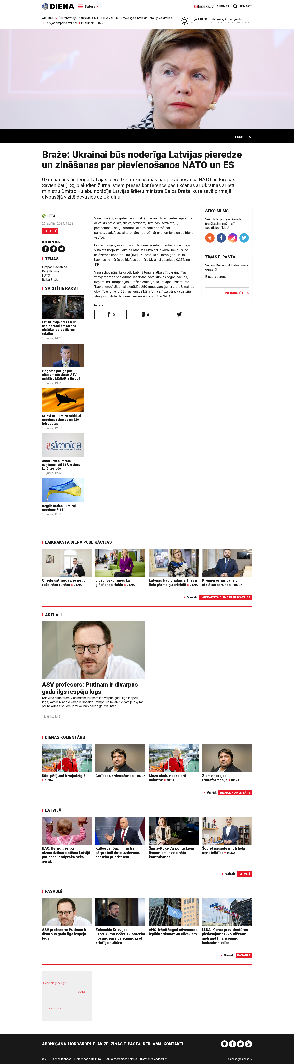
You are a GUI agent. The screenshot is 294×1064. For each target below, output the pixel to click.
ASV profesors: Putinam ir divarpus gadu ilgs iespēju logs (90, 688)
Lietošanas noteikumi (87, 1059)
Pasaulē (50, 231)
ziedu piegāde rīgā (54, 983)
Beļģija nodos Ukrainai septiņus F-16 (59, 508)
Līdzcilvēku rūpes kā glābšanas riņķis (115, 582)
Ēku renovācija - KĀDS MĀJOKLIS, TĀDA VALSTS (88, 18)
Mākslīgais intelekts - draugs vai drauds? (148, 18)
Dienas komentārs (65, 737)
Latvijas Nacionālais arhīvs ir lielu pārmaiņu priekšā (173, 582)
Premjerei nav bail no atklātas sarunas (222, 582)
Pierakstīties (237, 293)
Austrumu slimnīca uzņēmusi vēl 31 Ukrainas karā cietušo (61, 464)
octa (81, 992)
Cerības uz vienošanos (120, 776)
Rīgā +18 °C (199, 19)
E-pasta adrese (216, 277)
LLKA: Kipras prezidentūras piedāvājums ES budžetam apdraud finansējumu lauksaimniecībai (225, 936)
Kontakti (173, 1044)
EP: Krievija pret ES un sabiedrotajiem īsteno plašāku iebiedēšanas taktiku (59, 328)
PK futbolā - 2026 (92, 23)
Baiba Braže (50, 280)
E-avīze (101, 1044)
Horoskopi (79, 1044)
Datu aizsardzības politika (121, 1059)
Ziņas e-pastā (126, 1044)
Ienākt (246, 6)
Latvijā (53, 810)
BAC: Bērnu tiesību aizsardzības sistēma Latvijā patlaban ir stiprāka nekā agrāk (66, 854)
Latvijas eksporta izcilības (62, 23)
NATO (46, 275)
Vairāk (192, 597)
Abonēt (223, 6)
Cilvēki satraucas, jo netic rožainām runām (64, 582)
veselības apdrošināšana (63, 999)
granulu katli (54, 1008)
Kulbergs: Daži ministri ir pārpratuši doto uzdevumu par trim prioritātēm (117, 852)
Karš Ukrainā (50, 271)
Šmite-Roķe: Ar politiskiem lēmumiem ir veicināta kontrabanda (171, 852)
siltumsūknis (77, 1011)
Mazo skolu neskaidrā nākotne (167, 778)
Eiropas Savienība (54, 267)
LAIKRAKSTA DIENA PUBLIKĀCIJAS (78, 542)
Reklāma (152, 1044)
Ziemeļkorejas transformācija (220, 778)
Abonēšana (54, 1044)
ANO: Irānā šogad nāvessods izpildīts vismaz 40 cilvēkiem (173, 932)
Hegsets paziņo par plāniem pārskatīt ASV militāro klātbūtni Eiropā (61, 374)
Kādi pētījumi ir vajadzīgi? (63, 778)
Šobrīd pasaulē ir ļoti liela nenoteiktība (223, 850)
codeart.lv (160, 1059)
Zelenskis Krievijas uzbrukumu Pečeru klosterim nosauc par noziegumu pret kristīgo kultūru (120, 936)
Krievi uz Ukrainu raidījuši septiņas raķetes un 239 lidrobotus (61, 419)
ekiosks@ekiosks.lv (240, 1059)
